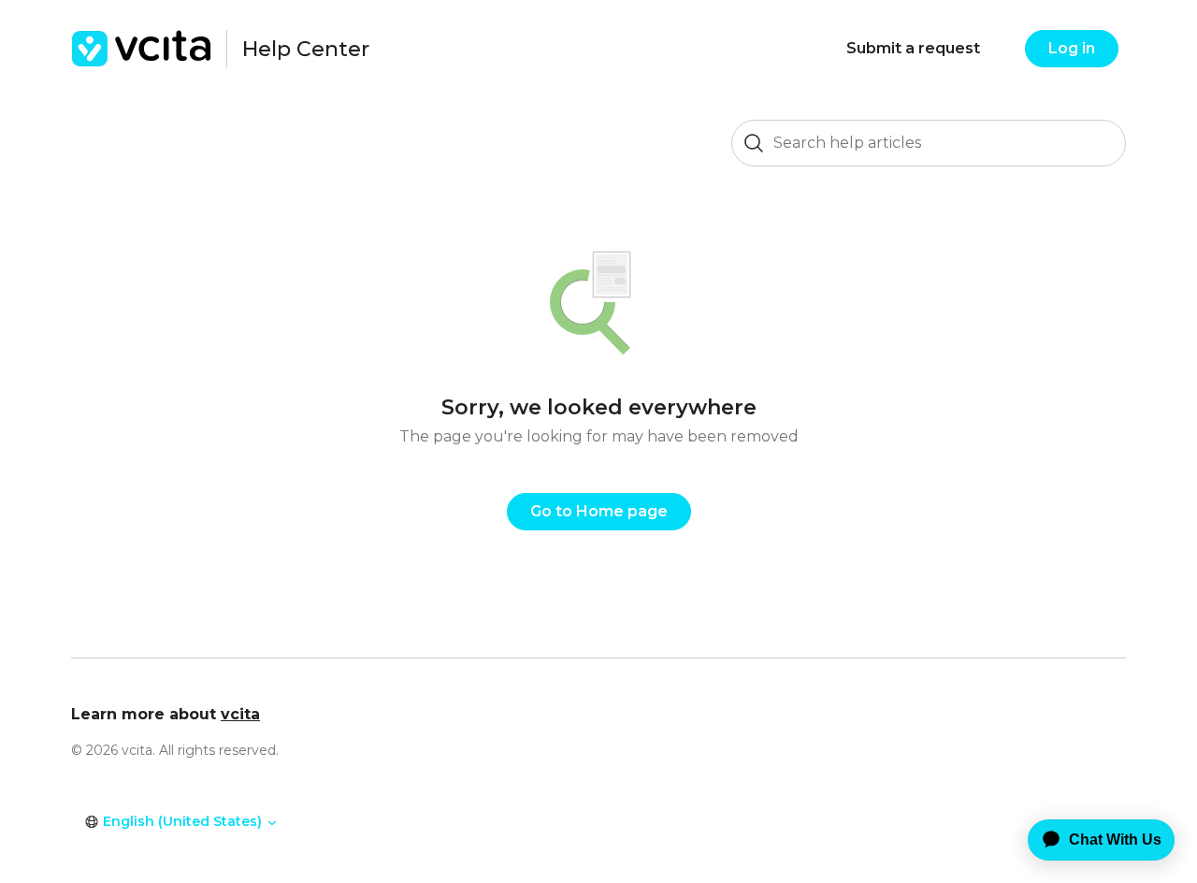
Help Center (305, 49)
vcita (240, 714)
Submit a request (913, 48)
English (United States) (182, 821)
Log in (1071, 48)
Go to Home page (599, 511)
